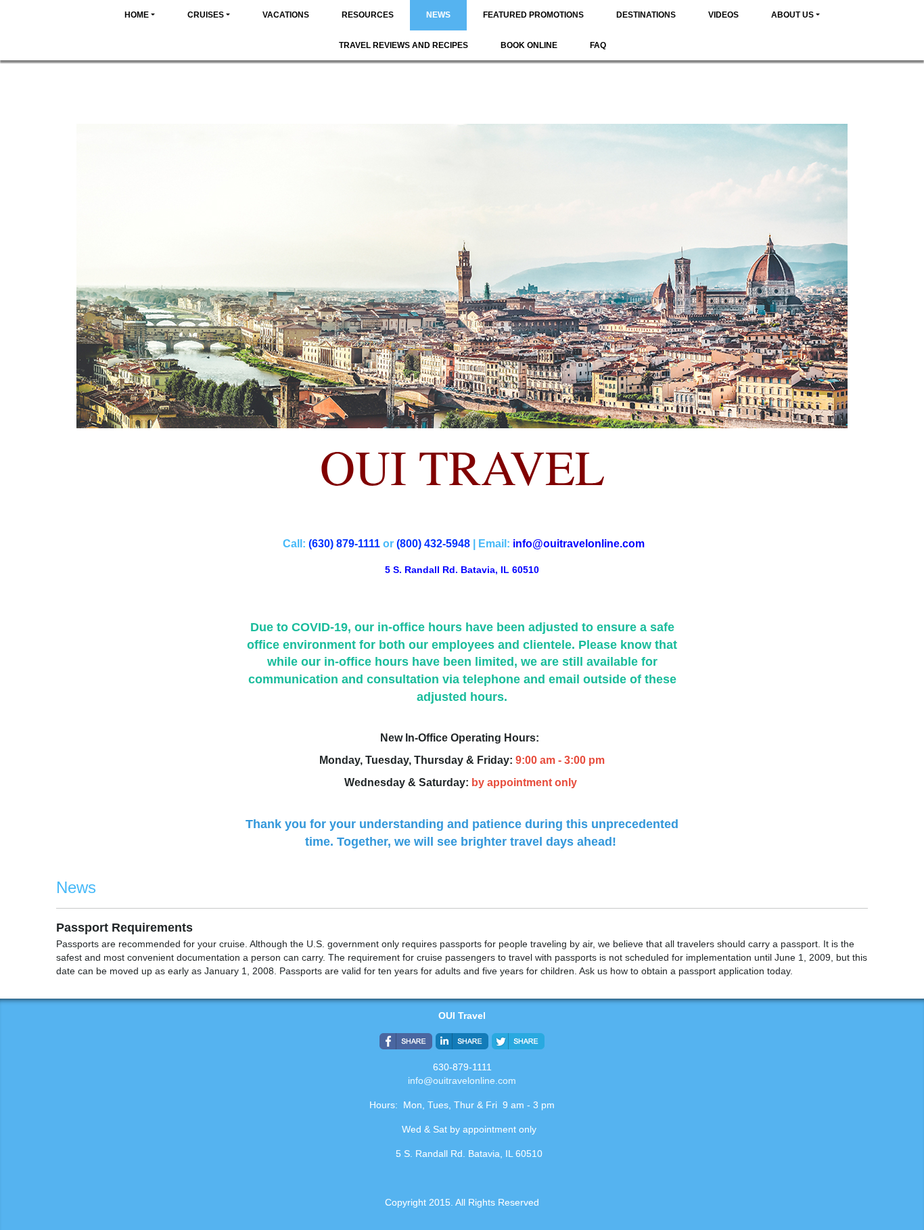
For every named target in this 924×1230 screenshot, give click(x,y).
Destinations (646, 15)
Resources (368, 15)
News (438, 15)
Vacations (285, 15)
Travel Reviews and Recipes (403, 45)
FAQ (598, 45)
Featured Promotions (533, 15)
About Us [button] (792, 15)
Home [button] (136, 15)
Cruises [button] (205, 15)
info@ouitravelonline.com (462, 1080)
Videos (723, 15)
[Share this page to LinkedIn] (462, 1041)
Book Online (529, 45)
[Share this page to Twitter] (518, 1041)
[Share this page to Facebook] (405, 1041)
